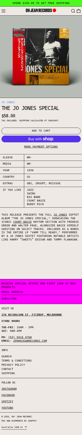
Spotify (7, 401)
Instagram (9, 388)
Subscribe (9, 298)
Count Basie (22, 221)
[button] (73, 11)
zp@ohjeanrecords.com (30, 340)
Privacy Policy (13, 364)
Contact (7, 369)
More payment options (41, 146)
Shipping (24, 120)
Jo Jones (8, 102)
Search (6, 356)
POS (3, 420)
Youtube (7, 407)
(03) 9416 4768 (20, 337)
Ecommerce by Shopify (24, 420)
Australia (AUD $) (12, 427)
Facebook (8, 395)
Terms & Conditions (16, 360)
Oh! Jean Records (22, 416)
